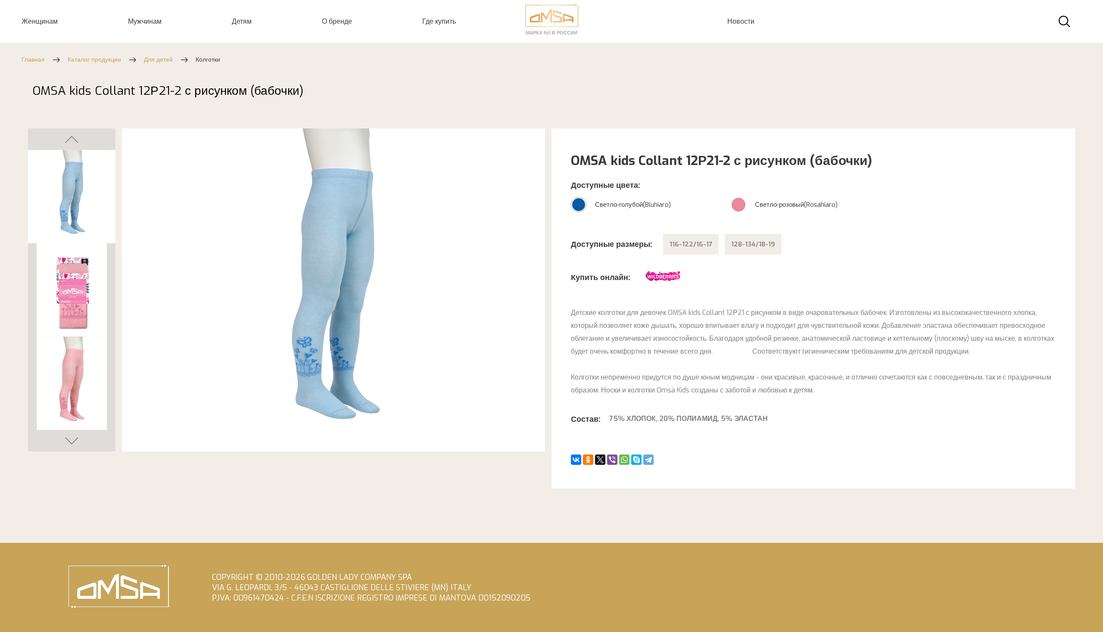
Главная (33, 60)
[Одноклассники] (588, 460)
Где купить (439, 21)
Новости (740, 21)
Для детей (158, 60)
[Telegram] (648, 460)
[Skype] (636, 460)
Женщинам (40, 21)
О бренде (337, 21)
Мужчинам (145, 21)
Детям (242, 21)
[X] (600, 460)
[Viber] (612, 460)
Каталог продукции (94, 60)
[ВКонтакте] (576, 460)
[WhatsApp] (624, 460)
